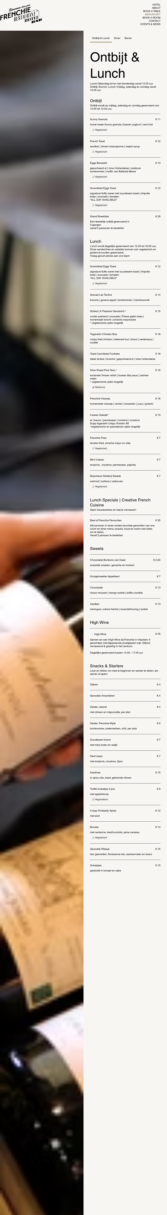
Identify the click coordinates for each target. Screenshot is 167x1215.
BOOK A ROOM (151, 17)
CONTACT (154, 20)
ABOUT (156, 7)
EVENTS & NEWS (150, 24)
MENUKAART (152, 14)
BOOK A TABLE (151, 11)
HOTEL (156, 4)
